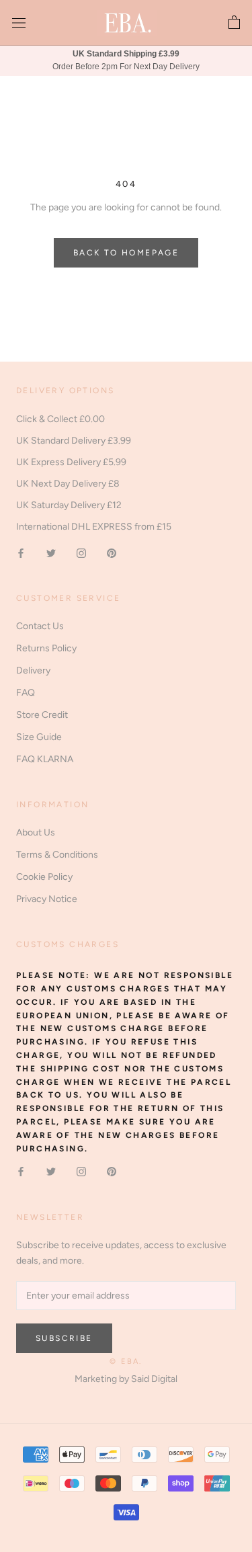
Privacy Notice (46, 899)
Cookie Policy (44, 877)
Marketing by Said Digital (126, 1379)
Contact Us (40, 626)
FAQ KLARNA (44, 759)
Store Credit (42, 715)
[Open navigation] (19, 23)
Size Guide (39, 737)
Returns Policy (46, 648)
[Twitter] (51, 552)
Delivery (33, 670)
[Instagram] (81, 552)
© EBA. (126, 1361)
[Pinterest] (111, 552)
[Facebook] (21, 552)
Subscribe (64, 1338)
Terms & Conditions (57, 854)
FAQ (25, 692)
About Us (35, 832)
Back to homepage (126, 252)
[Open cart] (234, 23)
